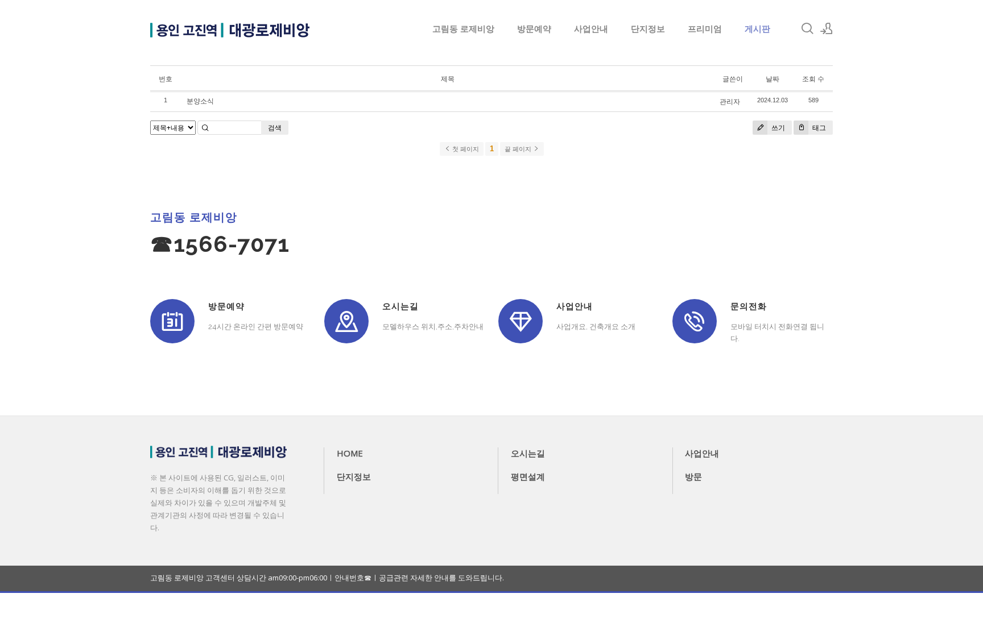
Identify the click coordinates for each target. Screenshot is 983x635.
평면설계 (528, 476)
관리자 (730, 101)
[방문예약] (172, 321)
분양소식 (200, 101)
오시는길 (528, 453)
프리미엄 (705, 28)
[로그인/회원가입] (826, 28)
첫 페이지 (465, 149)
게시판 (757, 28)
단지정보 (648, 28)
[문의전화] (694, 321)
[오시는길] (346, 321)
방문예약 (534, 28)
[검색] (807, 28)
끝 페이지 (519, 149)
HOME (350, 453)
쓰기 (777, 127)
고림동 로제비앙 (463, 28)
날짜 (772, 79)
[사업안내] (520, 321)
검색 (275, 127)
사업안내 (591, 28)
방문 (693, 476)
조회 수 (813, 79)
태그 (818, 127)
